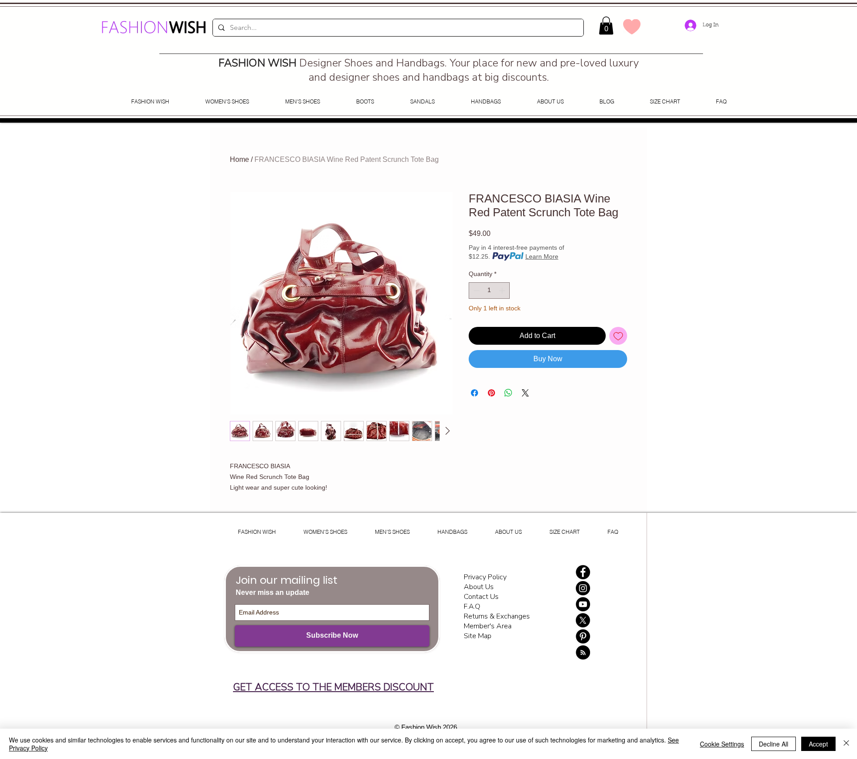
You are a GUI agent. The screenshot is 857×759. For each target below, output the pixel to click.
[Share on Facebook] (474, 393)
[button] (606, 25)
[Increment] (502, 290)
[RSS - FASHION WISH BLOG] (583, 652)
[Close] (846, 744)
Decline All (773, 743)
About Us (479, 587)
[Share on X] (525, 393)
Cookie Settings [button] (722, 743)
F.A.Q (472, 606)
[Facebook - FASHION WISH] (583, 572)
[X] (583, 620)
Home (239, 159)
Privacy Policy (486, 577)
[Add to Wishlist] (618, 336)
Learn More (541, 256)
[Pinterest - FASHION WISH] (583, 636)
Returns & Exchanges (497, 616)
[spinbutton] (489, 290)
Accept (818, 743)
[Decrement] (475, 290)
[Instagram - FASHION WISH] (583, 588)
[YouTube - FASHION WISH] (583, 604)
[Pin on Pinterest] (491, 393)
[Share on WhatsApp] (508, 393)
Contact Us (481, 597)
